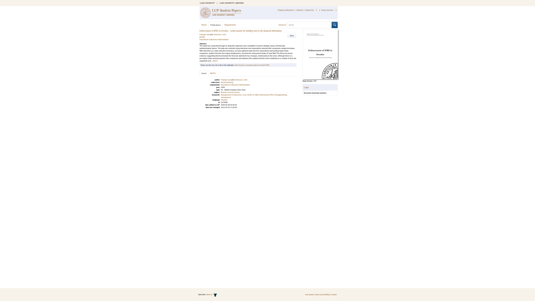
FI (253, 95)
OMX (257, 95)
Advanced (282, 25)
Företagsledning (280, 95)
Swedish (224, 100)
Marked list (311, 10)
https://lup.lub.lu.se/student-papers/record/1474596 (252, 65)
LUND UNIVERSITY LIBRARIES (231, 3)
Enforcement (264, 95)
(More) (215, 61)
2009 (202, 37)
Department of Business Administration (214, 40)
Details (204, 73)
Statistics (299, 10)
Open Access (307, 81)
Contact (334, 295)
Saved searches (328, 10)
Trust (244, 95)
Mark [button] (292, 36)
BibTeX (213, 73)
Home (204, 25)
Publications (215, 25)
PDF (315, 81)
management (226, 97)
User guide (309, 295)
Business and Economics (230, 92)
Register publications (286, 10)
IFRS (272, 95)
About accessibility (322, 295)
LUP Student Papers (226, 10)
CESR (249, 95)
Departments (230, 25)
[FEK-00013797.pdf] (320, 79)
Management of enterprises (231, 95)
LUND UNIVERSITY (207, 3)
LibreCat (209, 295)
